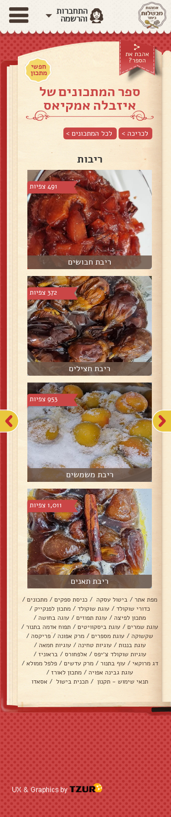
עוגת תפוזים (91, 617)
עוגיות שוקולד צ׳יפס (120, 654)
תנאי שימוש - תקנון (121, 681)
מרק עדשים (78, 663)
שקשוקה (142, 636)
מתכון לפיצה (130, 617)
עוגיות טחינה (95, 645)
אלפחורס (76, 654)
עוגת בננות (132, 645)
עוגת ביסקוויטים (99, 627)
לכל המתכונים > (89, 133)
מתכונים (37, 599)
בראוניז (48, 654)
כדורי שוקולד (133, 608)
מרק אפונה (70, 636)
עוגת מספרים (107, 636)
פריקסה (41, 636)
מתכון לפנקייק (52, 608)
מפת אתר (146, 599)
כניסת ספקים (71, 599)
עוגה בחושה (53, 617)
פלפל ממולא (41, 663)
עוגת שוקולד (93, 608)
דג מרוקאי (145, 663)
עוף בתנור (112, 663)
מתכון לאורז (66, 672)
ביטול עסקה (111, 599)
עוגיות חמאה (55, 645)
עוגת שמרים (142, 627)
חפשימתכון (39, 69)
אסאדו (39, 681)
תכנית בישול (71, 681)
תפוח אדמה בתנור (48, 627)
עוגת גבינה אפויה (110, 672)
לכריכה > (135, 133)
